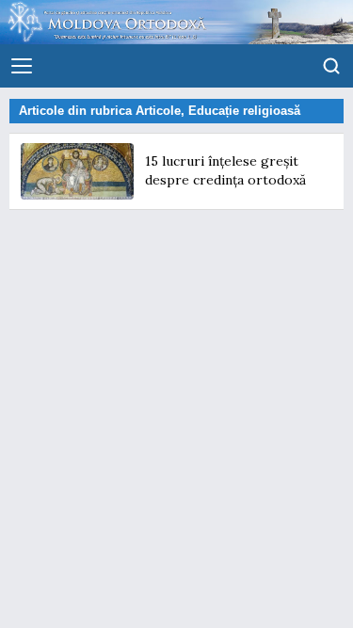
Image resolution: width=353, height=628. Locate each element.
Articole (158, 111)
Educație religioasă (244, 111)
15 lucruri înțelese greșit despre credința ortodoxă (225, 170)
